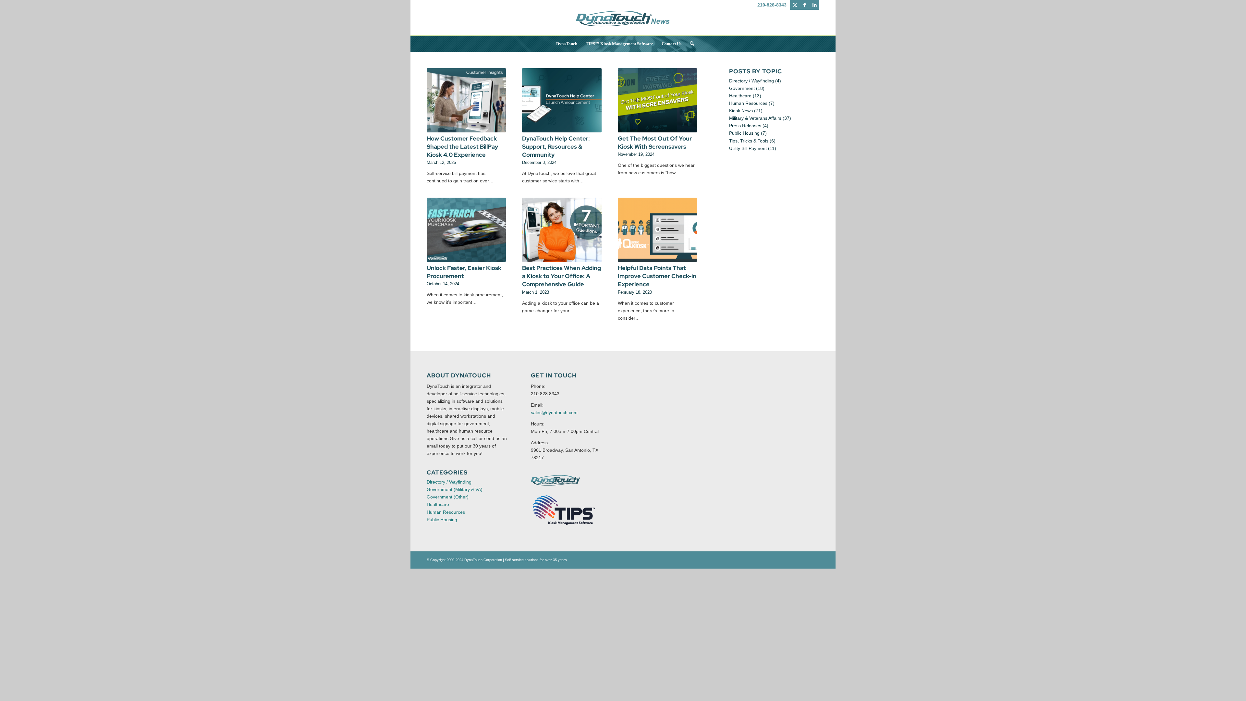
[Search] (690, 44)
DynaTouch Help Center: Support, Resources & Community (556, 146)
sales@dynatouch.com (554, 412)
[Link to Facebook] (804, 5)
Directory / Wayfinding (751, 80)
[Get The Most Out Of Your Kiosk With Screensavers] (657, 100)
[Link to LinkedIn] (814, 5)
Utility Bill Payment (748, 148)
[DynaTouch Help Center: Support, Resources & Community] (561, 100)
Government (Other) (448, 496)
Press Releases (745, 125)
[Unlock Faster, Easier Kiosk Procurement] (466, 230)
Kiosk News (741, 110)
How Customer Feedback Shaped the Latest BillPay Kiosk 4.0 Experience (462, 146)
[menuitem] (566, 44)
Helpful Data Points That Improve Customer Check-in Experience (657, 276)
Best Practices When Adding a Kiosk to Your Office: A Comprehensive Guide (561, 276)
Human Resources (748, 103)
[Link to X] (795, 5)
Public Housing (744, 133)
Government (742, 88)
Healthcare (740, 95)
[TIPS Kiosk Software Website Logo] (564, 510)
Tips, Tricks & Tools (748, 140)
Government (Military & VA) (455, 489)
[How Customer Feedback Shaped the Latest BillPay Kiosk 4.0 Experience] (466, 100)
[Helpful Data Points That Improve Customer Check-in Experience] (657, 230)
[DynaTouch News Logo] (623, 23)
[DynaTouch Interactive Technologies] (555, 480)
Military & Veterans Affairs (755, 118)
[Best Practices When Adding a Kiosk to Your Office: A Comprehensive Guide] (561, 230)
